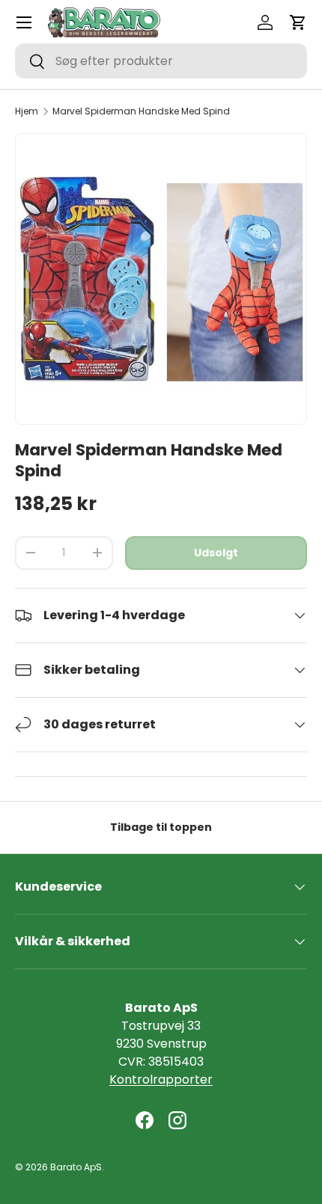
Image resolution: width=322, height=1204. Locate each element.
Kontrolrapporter (161, 1079)
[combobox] (161, 61)
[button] (298, 22)
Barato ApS (76, 1167)
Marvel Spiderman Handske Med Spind (141, 111)
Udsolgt (216, 552)
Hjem (26, 111)
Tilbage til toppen (161, 827)
